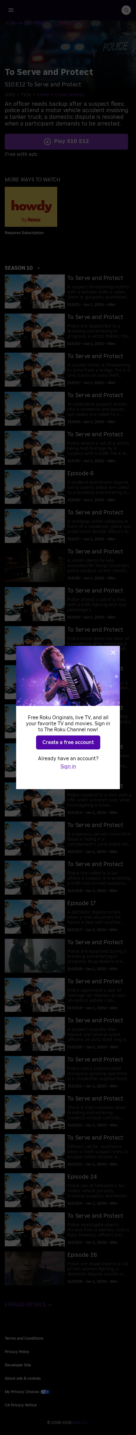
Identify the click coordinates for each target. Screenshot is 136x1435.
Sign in (68, 766)
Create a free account (68, 742)
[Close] (113, 652)
